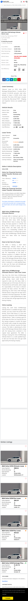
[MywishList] (24, 2)
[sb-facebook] (4, 79)
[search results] (21, 2)
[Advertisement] (14, 362)
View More (4, 594)
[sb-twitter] (7, 79)
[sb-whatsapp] (15, 79)
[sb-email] (19, 79)
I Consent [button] (7, 598)
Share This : (14, 76)
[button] (26, 2)
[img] (14, 16)
